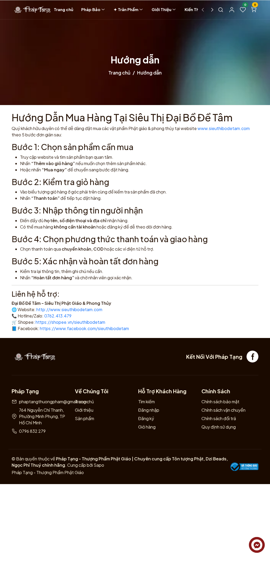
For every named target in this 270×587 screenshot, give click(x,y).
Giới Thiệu (161, 9)
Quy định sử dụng (218, 427)
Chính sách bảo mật (220, 401)
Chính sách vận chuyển (223, 410)
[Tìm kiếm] (220, 9)
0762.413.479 (57, 316)
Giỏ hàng (147, 427)
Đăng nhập (148, 410)
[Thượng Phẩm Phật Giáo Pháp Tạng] (31, 9)
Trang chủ (63, 9)
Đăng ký (146, 418)
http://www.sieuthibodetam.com (69, 309)
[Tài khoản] (231, 9)
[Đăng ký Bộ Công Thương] (244, 466)
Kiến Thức (194, 9)
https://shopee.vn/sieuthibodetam (70, 322)
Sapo (98, 465)
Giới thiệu (84, 410)
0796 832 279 (32, 431)
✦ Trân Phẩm (126, 9)
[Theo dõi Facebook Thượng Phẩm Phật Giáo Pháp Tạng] (252, 356)
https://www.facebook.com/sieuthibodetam (84, 328)
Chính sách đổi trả (218, 418)
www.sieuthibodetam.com (223, 128)
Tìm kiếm (146, 401)
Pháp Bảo (90, 9)
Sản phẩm (84, 418)
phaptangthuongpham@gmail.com (53, 401)
